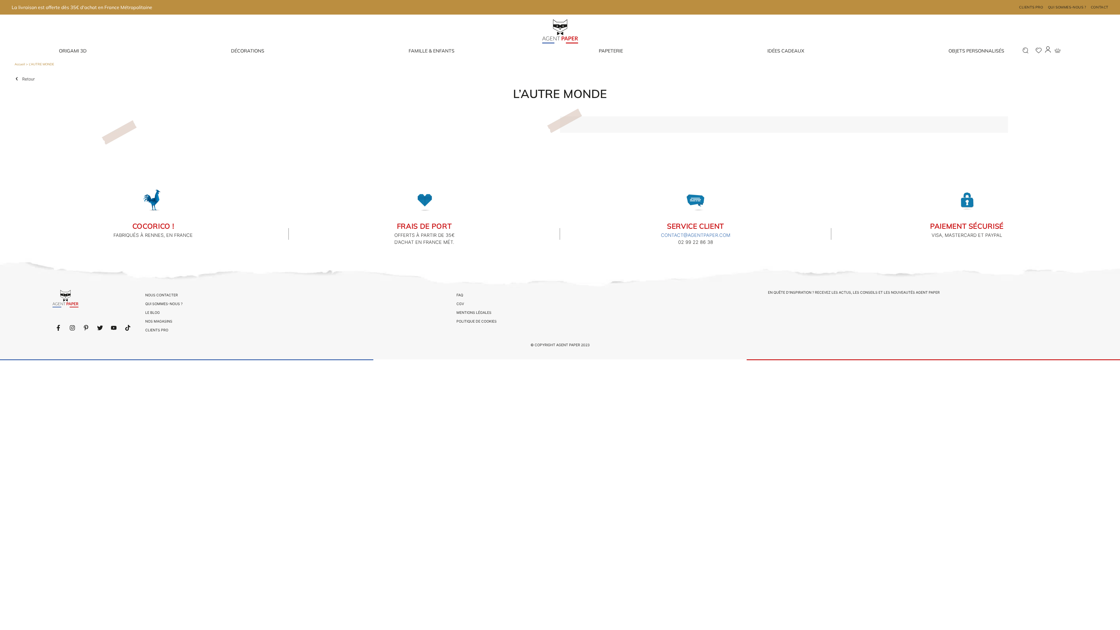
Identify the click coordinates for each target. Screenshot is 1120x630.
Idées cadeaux (785, 51)
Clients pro (1031, 7)
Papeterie (611, 51)
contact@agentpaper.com (695, 235)
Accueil (20, 64)
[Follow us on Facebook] (58, 328)
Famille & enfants (431, 51)
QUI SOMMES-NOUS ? (164, 304)
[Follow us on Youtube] (114, 328)
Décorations (247, 51)
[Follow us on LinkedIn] (72, 328)
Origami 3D (73, 51)
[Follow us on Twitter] (100, 328)
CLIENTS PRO (156, 330)
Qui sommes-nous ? (1067, 7)
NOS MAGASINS (158, 321)
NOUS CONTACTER (161, 295)
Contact (1099, 7)
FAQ (459, 295)
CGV (460, 304)
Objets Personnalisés (976, 51)
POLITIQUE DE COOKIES (476, 321)
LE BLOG (152, 312)
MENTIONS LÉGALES (473, 312)
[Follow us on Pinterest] (86, 328)
